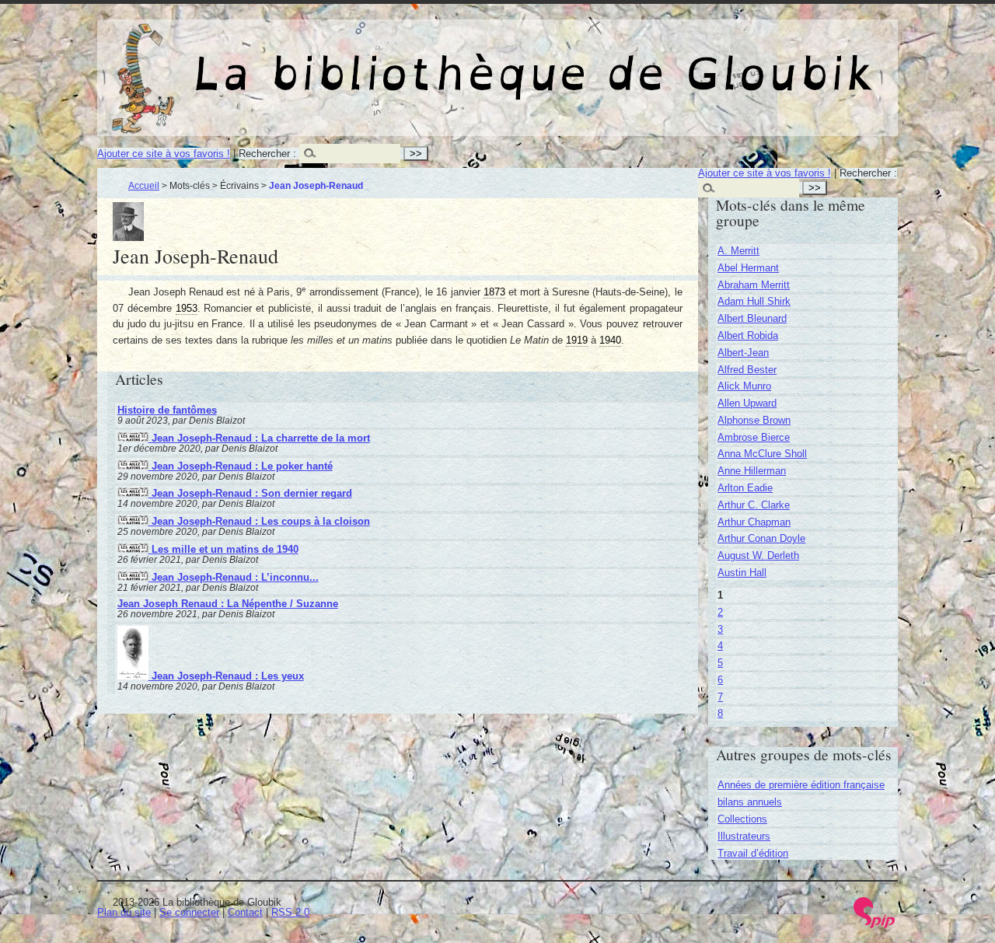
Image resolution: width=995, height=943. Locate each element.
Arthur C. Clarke (753, 505)
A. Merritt (738, 251)
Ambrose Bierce (753, 437)
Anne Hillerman (751, 471)
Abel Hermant (748, 268)
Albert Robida (747, 335)
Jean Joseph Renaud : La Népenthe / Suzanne (227, 603)
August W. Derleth (758, 555)
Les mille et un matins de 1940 (223, 549)
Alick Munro (744, 386)
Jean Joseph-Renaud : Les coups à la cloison (259, 521)
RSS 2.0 (290, 912)
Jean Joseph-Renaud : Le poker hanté (240, 466)
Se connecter (189, 912)
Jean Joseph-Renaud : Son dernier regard (250, 493)
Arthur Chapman (754, 522)
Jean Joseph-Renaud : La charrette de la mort (259, 438)
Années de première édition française (801, 785)
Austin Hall (741, 572)
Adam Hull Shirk (754, 301)
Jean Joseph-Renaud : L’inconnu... (233, 577)
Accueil (143, 185)
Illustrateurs (743, 836)
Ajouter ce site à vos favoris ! (163, 153)
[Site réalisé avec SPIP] (874, 925)
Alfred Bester (747, 369)
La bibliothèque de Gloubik (661, 60)
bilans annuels (749, 802)
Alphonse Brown (754, 420)
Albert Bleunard (752, 318)
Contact (245, 912)
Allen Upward (747, 403)
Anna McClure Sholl (762, 453)
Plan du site (124, 912)
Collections (742, 819)
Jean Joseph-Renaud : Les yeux (226, 676)
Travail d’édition (752, 853)
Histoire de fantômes (167, 410)
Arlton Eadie (745, 488)
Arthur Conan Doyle (761, 538)
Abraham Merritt (753, 285)
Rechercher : (267, 153)
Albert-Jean (743, 352)
